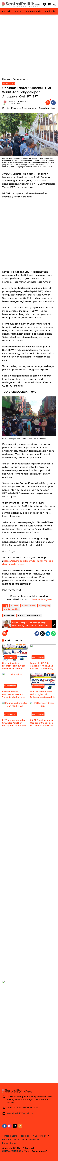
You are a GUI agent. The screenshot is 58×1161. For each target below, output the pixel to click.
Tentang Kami (9, 1135)
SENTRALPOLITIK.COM (12, 1151)
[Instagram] (9, 1126)
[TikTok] (15, 1126)
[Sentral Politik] (21, 4)
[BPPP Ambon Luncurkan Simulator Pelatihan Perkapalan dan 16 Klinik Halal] (15, 709)
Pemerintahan (8, 83)
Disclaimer (33, 1139)
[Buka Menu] (49, 4)
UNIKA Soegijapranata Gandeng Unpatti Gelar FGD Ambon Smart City (42, 723)
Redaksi (12, 102)
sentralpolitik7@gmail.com (20, 1113)
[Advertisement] (29, 46)
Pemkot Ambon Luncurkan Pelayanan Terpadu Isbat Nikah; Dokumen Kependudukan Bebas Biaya (13, 694)
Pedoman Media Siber (13, 1139)
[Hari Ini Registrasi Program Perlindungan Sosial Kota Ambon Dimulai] (15, 652)
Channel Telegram (41, 599)
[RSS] (20, 1126)
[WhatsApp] (53, 633)
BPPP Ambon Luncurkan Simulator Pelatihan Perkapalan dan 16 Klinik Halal (14, 723)
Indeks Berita (9, 1143)
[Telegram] (47, 633)
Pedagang (45, 606)
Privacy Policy (39, 1135)
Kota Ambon (29, 606)
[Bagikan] (53, 102)
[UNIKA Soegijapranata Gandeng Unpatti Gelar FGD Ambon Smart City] (43, 709)
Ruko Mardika (12, 609)
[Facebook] (36, 633)
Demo (15, 606)
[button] (44, 4)
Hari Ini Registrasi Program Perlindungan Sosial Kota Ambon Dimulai (13, 666)
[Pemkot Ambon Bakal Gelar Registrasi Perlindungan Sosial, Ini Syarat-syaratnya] (43, 681)
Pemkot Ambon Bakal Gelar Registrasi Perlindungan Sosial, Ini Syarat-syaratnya (41, 694)
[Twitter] (42, 633)
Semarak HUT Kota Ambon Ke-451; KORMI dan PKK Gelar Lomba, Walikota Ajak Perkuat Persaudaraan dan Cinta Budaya (43, 666)
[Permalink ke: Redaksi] (5, 102)
